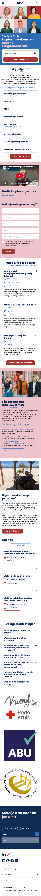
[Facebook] (12, 860)
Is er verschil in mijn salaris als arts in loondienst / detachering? (18, 664)
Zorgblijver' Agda (14, 504)
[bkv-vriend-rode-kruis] (20, 709)
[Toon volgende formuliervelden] (37, 834)
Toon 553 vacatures (20, 59)
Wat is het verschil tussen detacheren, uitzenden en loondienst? (16, 647)
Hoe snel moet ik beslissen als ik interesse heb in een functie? (18, 674)
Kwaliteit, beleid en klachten (12, 890)
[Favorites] (37, 3)
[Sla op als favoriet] (36, 271)
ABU (24, 890)
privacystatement (11, 246)
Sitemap (20, 893)
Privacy (26, 888)
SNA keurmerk (32, 890)
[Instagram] (8, 860)
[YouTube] (16, 860)
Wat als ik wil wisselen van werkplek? (16, 683)
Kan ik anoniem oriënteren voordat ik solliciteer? (17, 656)
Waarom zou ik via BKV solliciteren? (15, 639)
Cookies (33, 888)
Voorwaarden (18, 888)
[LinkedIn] (3, 860)
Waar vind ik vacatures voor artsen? (17, 631)
